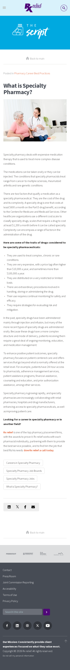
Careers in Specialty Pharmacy (23, 462)
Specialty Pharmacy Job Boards (24, 470)
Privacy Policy (10, 601)
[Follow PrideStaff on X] (37, 628)
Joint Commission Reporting (18, 582)
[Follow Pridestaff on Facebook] (7, 628)
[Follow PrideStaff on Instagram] (27, 628)
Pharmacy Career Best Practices (32, 73)
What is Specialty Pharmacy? (22, 486)
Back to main (37, 58)
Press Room (9, 576)
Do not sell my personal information (18, 655)
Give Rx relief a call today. (39, 450)
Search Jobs (63, 8)
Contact (7, 570)
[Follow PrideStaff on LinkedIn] (17, 628)
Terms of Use (10, 595)
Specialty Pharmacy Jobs (20, 478)
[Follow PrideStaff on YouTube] (47, 628)
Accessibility (9, 588)
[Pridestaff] (33, 7)
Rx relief (8, 432)
